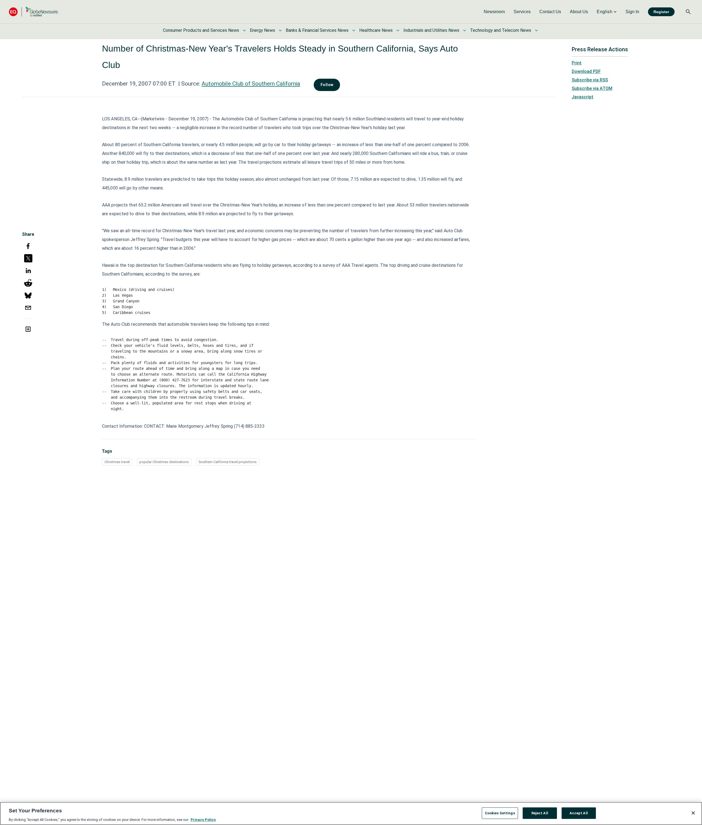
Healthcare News (376, 30)
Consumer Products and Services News (201, 30)
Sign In (632, 11)
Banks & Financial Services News (317, 30)
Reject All (539, 813)
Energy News (262, 30)
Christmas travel (117, 462)
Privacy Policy (203, 819)
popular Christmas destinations (164, 462)
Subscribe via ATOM (592, 88)
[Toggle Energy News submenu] (280, 30)
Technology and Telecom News (500, 30)
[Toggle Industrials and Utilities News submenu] (464, 30)
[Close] (693, 813)
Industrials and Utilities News (431, 30)
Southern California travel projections (228, 462)
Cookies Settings (500, 813)
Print (577, 63)
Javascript (582, 97)
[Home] (33, 11)
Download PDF (586, 71)
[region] (351, 813)
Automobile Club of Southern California (251, 83)
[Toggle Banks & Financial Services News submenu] (353, 30)
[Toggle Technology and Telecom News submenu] (536, 30)
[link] (494, 11)
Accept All (579, 813)
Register (661, 12)
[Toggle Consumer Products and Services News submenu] (244, 30)
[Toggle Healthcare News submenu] (398, 30)
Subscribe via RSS (590, 80)
